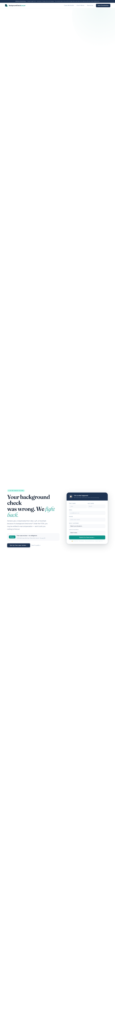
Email (70, 510)
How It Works (80, 5)
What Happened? (74, 523)
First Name (72, 503)
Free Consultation (103, 5)
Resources (90, 5)
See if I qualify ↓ (36, 545)
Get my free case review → (19, 545)
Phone (71, 516)
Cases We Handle (69, 5)
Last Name (91, 503)
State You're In (73, 529)
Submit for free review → (87, 537)
